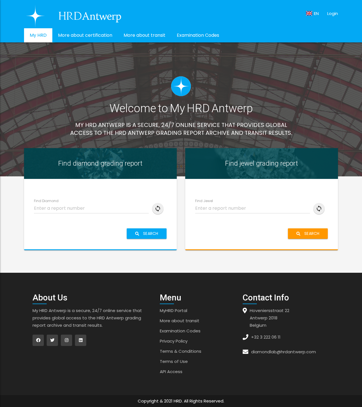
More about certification (85, 35)
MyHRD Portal (173, 310)
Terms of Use (174, 361)
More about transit (144, 35)
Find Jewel (204, 200)
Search (150, 233)
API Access (171, 371)
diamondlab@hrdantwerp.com (283, 352)
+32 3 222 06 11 (266, 337)
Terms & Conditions (180, 351)
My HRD (38, 35)
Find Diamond (46, 200)
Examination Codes (198, 35)
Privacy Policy (174, 341)
